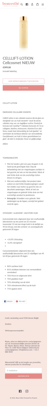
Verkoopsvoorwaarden (14, 330)
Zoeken (8, 324)
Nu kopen (23, 88)
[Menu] (42, 4)
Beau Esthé (19, 398)
